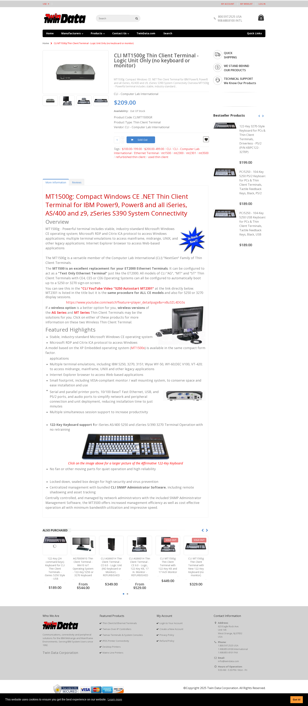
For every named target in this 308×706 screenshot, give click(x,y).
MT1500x (138, 348)
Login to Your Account (171, 623)
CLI (169, 149)
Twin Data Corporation (60, 652)
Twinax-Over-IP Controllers (116, 629)
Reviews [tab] (76, 182)
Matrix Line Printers (112, 652)
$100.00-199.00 (132, 149)
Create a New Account (171, 629)
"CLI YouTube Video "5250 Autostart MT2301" (117, 288)
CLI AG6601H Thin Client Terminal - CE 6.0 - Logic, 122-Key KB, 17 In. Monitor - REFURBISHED (111, 567)
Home (46, 43)
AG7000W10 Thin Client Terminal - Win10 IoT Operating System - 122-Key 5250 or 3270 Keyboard (55, 567)
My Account (227, 3)
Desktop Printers (111, 646)
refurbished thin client (130, 157)
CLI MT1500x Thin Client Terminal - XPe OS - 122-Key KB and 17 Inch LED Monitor (196, 565)
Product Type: (123, 122)
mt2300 (179, 153)
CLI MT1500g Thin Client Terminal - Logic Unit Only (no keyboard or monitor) (156, 60)
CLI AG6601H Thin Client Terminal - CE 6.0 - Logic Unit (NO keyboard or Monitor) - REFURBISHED (83, 567)
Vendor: (119, 127)
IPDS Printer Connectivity (115, 640)
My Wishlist (246, 3)
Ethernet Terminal (146, 153)
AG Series (59, 312)
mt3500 (204, 153)
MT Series (82, 312)
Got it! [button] (297, 699)
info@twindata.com (228, 661)
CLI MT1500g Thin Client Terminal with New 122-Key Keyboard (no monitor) (168, 567)
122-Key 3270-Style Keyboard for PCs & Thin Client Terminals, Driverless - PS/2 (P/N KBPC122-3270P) (252, 139)
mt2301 (191, 153)
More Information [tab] (55, 182)
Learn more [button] (115, 699)
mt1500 (166, 153)
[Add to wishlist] (206, 139)
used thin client (158, 157)
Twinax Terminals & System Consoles (122, 635)
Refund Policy (167, 640)
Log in (262, 3)
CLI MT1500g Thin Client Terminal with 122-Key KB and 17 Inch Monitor (139, 565)
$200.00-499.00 (154, 149)
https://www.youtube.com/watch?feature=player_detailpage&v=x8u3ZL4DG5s (125, 302)
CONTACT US (249, 19)
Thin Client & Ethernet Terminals (119, 623)
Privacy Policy (167, 635)
